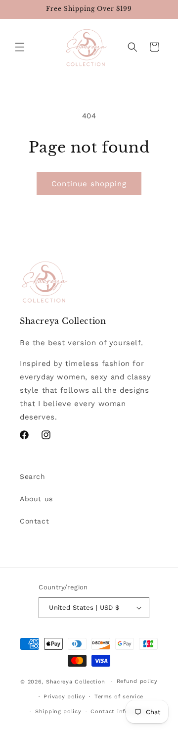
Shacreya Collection (75, 682)
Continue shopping (89, 183)
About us (36, 499)
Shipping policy (58, 711)
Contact (34, 521)
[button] (20, 47)
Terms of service (118, 696)
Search (32, 476)
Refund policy (137, 681)
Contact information (121, 711)
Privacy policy (64, 696)
